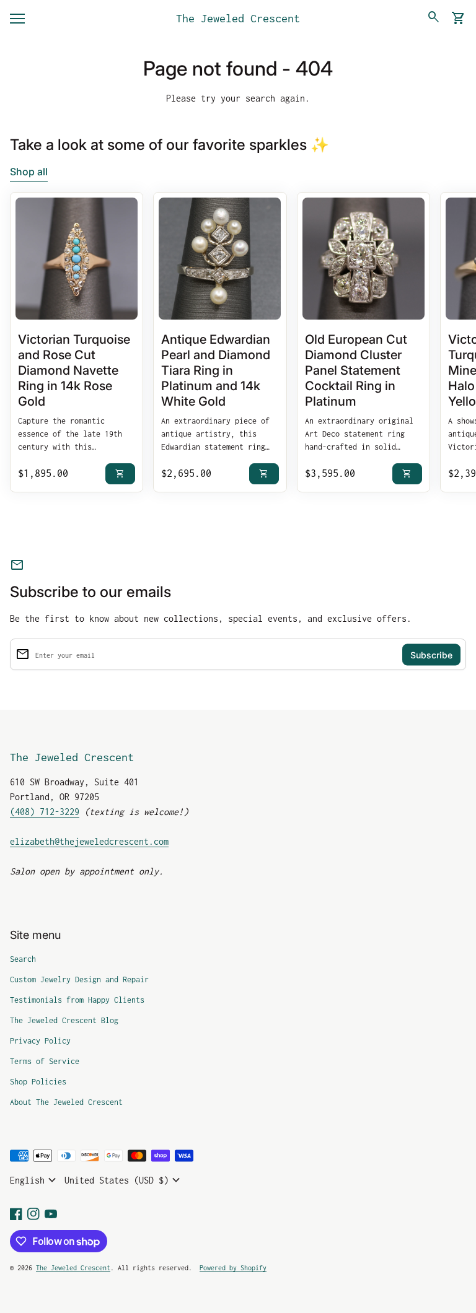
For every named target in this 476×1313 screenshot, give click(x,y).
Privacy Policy (40, 1040)
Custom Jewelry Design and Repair (79, 979)
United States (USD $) (123, 1180)
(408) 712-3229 (44, 811)
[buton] (35, 1180)
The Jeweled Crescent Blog (64, 1020)
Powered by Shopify (233, 1268)
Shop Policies (38, 1081)
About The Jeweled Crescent (66, 1102)
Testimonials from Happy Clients (77, 1000)
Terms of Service (44, 1061)
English (35, 1180)
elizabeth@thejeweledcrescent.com (89, 841)
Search (23, 959)
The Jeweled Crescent (238, 18)
